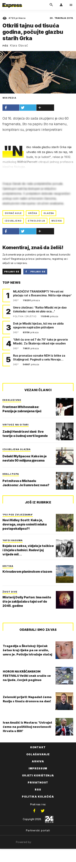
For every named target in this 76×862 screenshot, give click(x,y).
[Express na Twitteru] (42, 810)
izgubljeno (13, 220)
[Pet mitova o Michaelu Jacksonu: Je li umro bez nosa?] (65, 481)
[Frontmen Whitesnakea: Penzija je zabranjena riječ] (65, 407)
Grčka (32, 213)
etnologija (36, 220)
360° (16, 300)
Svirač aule (13, 213)
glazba (48, 213)
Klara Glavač (19, 45)
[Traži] (51, 5)
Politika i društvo (25, 316)
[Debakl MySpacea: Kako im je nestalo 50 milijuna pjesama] (65, 456)
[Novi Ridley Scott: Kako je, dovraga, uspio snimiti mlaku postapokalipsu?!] (65, 522)
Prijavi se (11, 271)
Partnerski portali (38, 830)
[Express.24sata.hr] (12, 2)
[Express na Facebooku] (34, 810)
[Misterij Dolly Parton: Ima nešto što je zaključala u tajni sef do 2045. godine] (65, 600)
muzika (56, 220)
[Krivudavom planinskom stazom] (65, 574)
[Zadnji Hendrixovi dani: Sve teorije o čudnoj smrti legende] (65, 431)
